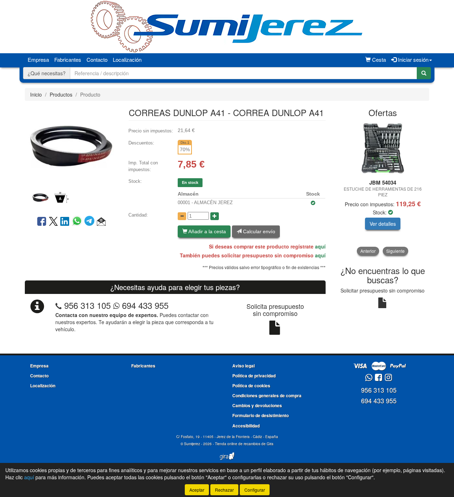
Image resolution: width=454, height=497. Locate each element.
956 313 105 (87, 305)
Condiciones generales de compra (266, 395)
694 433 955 (144, 305)
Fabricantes (67, 59)
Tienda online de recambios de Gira (244, 443)
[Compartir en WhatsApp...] (78, 221)
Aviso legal (243, 365)
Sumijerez (192, 443)
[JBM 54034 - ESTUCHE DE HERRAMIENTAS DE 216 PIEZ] (382, 148)
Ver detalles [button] (383, 223)
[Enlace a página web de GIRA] (227, 460)
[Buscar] (424, 73)
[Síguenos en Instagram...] (388, 378)
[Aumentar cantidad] (214, 216)
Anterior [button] (368, 251)
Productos (61, 94)
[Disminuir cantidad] (182, 216)
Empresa (38, 59)
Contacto (97, 59)
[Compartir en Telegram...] (90, 221)
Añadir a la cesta (206, 231)
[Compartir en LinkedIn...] (65, 221)
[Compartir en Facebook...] (41, 221)
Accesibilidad (246, 425)
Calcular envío (258, 231)
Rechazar (224, 490)
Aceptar (196, 490)
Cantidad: (138, 215)
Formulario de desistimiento (260, 415)
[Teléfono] (58, 305)
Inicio (36, 94)
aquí (320, 246)
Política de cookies (251, 385)
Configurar (254, 490)
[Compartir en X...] (53, 221)
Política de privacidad (254, 375)
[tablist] (71, 196)
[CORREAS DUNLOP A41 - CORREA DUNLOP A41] (71, 145)
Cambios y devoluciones (257, 405)
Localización (127, 59)
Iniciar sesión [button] (412, 59)
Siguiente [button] (395, 251)
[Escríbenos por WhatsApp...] (368, 378)
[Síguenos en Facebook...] (378, 378)
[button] (101, 221)
